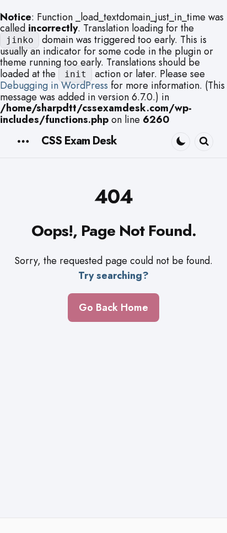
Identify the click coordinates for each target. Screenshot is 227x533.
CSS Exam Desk (79, 141)
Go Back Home (113, 307)
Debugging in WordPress (54, 85)
